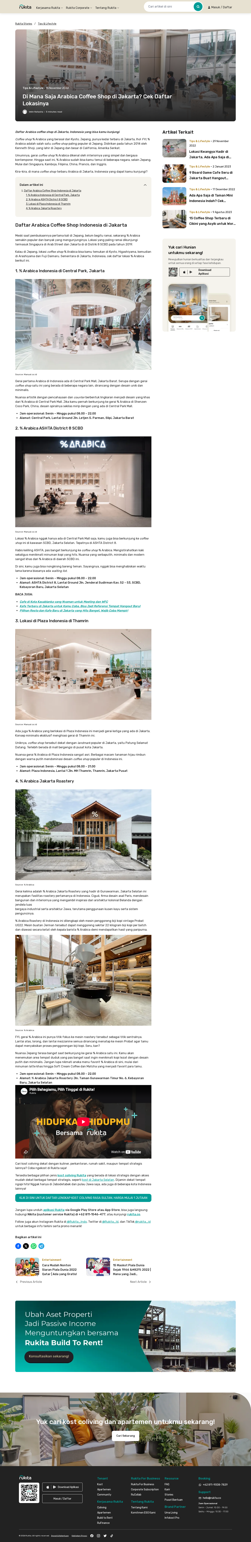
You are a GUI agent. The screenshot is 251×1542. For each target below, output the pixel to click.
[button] (220, 7)
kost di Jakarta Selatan (98, 1180)
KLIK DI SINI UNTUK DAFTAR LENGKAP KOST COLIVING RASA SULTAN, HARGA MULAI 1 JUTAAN (83, 1198)
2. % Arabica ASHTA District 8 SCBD (47, 199)
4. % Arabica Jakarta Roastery (44, 208)
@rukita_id (143, 1221)
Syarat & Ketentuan (60, 1536)
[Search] (198, 6)
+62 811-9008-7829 (215, 1484)
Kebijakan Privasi (79, 1536)
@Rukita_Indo (76, 1221)
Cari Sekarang (125, 1435)
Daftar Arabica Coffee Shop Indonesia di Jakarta (52, 190)
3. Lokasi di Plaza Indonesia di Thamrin (48, 204)
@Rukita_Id (110, 1221)
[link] (204, 272)
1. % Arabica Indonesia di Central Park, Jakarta (53, 195)
